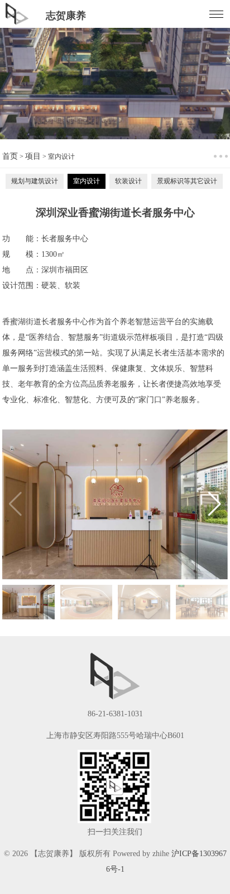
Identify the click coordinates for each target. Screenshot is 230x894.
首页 (10, 156)
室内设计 (86, 181)
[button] (214, 504)
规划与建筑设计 (34, 181)
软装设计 (128, 181)
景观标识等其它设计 (187, 181)
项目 (33, 156)
